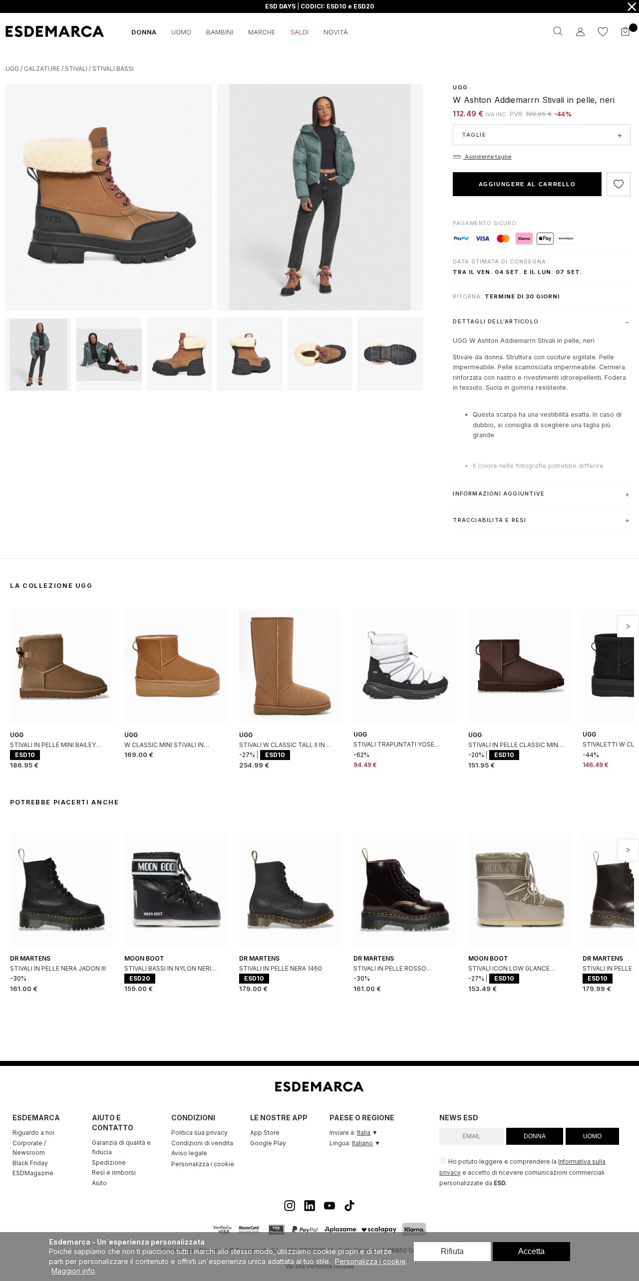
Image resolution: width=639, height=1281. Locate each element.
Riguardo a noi (33, 1132)
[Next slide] (628, 626)
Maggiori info (73, 1271)
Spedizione (109, 1162)
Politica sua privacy (199, 1132)
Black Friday (30, 1163)
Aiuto (99, 1183)
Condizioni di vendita (202, 1143)
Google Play (268, 1143)
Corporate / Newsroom (29, 1148)
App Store (265, 1132)
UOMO (592, 1136)
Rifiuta (452, 1251)
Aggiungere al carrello (527, 184)
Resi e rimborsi (114, 1172)
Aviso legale (189, 1153)
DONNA (535, 1136)
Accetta (531, 1251)
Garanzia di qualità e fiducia (121, 1147)
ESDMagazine (32, 1173)
